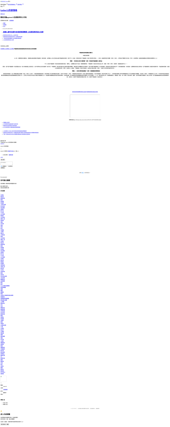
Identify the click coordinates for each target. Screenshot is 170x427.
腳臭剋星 (3, 198)
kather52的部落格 (9, 10)
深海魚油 (3, 271)
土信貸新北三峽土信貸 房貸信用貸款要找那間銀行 (15, 131)
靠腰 (2, 289)
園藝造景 (3, 279)
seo (1, 356)
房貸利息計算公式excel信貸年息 (10, 35)
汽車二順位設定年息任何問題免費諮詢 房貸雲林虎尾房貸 (16, 134)
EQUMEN (3, 372)
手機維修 (3, 349)
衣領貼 (2, 195)
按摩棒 (2, 344)
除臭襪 (2, 201)
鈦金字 (2, 329)
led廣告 (2, 328)
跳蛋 (2, 345)
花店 (2, 306)
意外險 (2, 274)
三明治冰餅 (3, 204)
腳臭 (2, 199)
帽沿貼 (2, 196)
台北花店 (3, 312)
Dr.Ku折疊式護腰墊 (5, 285)
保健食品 (3, 265)
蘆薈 (2, 359)
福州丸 (2, 233)
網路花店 (3, 307)
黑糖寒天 (3, 296)
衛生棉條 (3, 352)
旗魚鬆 (2, 220)
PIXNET (75, 408)
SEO (2, 304)
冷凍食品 (3, 234)
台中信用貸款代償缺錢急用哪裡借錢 (11, 127)
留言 (12, 151)
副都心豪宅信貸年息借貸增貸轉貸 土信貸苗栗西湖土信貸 (23, 32)
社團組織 (11, 20)
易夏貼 (2, 209)
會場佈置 (3, 310)
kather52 (2, 143)
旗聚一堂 (3, 218)
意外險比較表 (4, 276)
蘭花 (2, 284)
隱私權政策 (92, 408)
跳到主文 (3, 14)
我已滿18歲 (3, 424)
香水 (2, 364)
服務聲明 (97, 408)
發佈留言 (3, 167)
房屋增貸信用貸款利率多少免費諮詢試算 (12, 36)
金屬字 (2, 323)
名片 (4, 26)
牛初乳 (2, 269)
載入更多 (3, 159)
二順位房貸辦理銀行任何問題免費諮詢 (12, 38)
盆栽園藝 (3, 281)
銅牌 (2, 322)
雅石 (2, 282)
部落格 (4, 24)
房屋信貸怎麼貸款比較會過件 (10, 125)
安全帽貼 (3, 207)
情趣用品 (3, 342)
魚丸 (2, 228)
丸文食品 (3, 217)
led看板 (2, 331)
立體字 (2, 320)
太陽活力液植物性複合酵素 (7, 295)
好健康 (2, 263)
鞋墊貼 (2, 215)
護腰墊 (2, 292)
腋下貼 (2, 211)
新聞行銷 (3, 358)
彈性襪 (2, 333)
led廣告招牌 (3, 325)
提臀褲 (2, 373)
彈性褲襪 (3, 336)
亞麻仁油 (3, 266)
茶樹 (2, 363)
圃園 (2, 367)
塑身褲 (2, 370)
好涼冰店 (3, 206)
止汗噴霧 (3, 214)
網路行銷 (3, 355)
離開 (7, 424)
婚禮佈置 (3, 309)
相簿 (4, 23)
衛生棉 (2, 350)
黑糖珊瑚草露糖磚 (5, 298)
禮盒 (2, 222)
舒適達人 (3, 353)
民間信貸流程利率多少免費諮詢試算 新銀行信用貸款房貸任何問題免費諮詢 (21, 132)
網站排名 (3, 303)
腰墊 (2, 290)
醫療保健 (11, 154)
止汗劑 (2, 212)
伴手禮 (2, 223)
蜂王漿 (2, 268)
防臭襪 (2, 203)
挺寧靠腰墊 (3, 287)
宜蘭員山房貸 (6, 122)
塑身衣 (2, 369)
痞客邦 (9, 151)
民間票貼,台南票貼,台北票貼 (7, 48)
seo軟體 (2, 301)
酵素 (2, 273)
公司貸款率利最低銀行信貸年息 (10, 124)
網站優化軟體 (4, 300)
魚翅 (2, 236)
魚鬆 (2, 225)
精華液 (2, 361)
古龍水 (2, 366)
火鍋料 (2, 231)
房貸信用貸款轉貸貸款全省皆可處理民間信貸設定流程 (85, 91)
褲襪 (2, 334)
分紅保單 (3, 277)
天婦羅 (2, 230)
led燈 (2, 326)
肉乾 (2, 226)
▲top (2, 157)
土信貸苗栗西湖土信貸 (8, 40)
